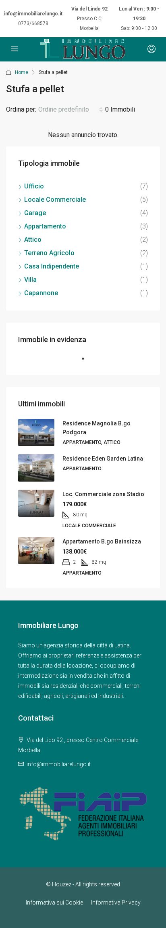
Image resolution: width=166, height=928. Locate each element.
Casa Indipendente (51, 266)
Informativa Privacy (116, 902)
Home (21, 72)
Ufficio (34, 186)
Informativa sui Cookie (54, 902)
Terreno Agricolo (49, 253)
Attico (33, 239)
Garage (35, 213)
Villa (30, 279)
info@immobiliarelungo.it (33, 14)
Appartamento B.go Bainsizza (101, 541)
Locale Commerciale (55, 199)
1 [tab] (87, 362)
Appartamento (45, 226)
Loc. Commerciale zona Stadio (103, 494)
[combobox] (70, 109)
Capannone (41, 293)
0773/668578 (33, 23)
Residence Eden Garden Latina (102, 458)
